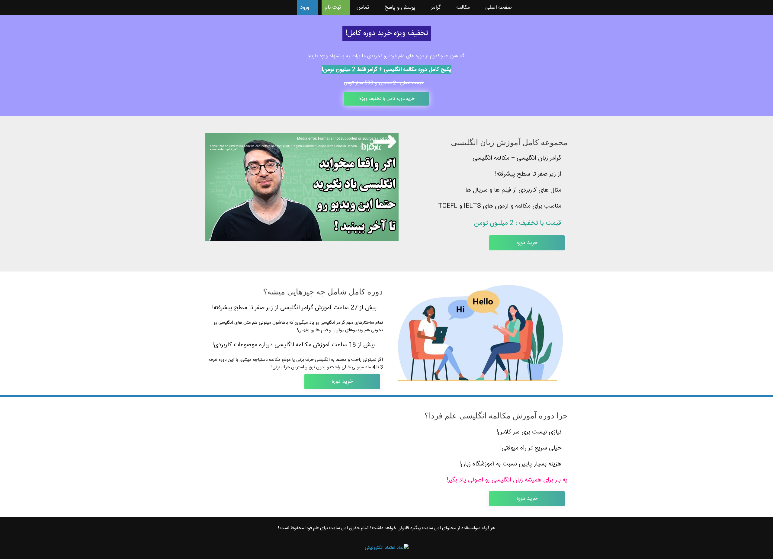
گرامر (436, 7)
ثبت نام (333, 7)
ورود (304, 7)
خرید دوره (526, 242)
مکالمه (463, 7)
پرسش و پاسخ (399, 7)
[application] (302, 187)
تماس (363, 7)
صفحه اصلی (498, 7)
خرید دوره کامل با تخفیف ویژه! (386, 99)
